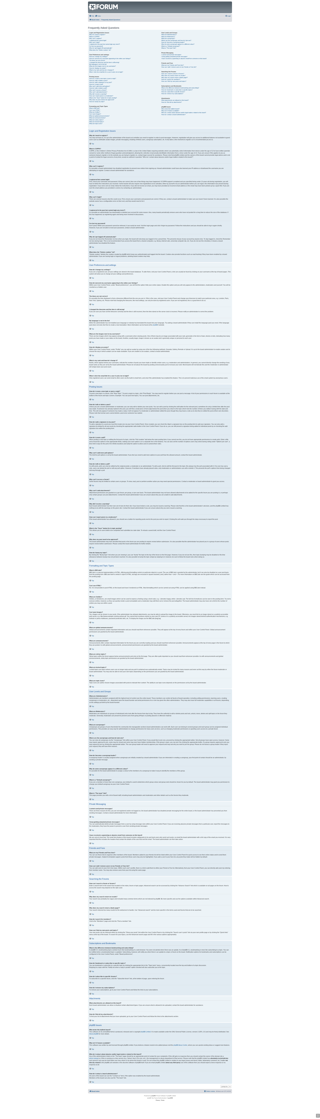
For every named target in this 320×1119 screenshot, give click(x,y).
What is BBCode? (94, 108)
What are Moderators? (168, 36)
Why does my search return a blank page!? (174, 77)
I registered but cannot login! (97, 40)
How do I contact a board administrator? (173, 114)
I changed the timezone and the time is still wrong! (104, 62)
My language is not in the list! (98, 64)
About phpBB (93, 1034)
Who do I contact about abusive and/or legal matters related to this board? (183, 112)
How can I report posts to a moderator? (101, 96)
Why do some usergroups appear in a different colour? (177, 44)
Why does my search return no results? (173, 75)
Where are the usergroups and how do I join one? (176, 40)
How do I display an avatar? (97, 68)
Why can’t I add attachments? (98, 92)
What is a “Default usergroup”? (170, 46)
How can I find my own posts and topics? (173, 81)
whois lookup (93, 1058)
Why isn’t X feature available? (170, 110)
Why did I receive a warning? (98, 94)
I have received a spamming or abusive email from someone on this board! (183, 58)
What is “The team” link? (168, 48)
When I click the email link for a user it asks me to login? (106, 72)
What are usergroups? (168, 38)
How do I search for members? (170, 79)
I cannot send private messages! (171, 54)
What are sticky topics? (96, 120)
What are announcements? (97, 118)
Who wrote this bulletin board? (170, 109)
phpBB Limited (146, 1032)
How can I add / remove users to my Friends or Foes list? (178, 67)
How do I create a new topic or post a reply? (102, 78)
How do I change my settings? (98, 56)
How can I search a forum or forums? (172, 73)
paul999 (170, 1098)
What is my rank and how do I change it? (101, 70)
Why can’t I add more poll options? (99, 86)
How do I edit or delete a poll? (98, 88)
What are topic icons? (95, 123)
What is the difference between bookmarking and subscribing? (180, 88)
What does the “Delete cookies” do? (100, 50)
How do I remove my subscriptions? (172, 93)
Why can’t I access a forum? (98, 90)
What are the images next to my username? (102, 66)
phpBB (155, 325)
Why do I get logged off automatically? (100, 48)
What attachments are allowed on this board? (175, 100)
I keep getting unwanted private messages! (174, 56)
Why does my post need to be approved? (101, 99)
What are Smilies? (94, 112)
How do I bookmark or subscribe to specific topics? (176, 90)
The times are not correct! (97, 60)
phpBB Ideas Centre (180, 1045)
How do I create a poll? (96, 84)
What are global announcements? (99, 116)
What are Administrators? (169, 34)
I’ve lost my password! (96, 46)
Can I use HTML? (94, 110)
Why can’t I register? (95, 38)
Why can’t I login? (94, 42)
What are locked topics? (96, 121)
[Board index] (90, 2)
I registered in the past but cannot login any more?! (104, 44)
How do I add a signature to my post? (100, 82)
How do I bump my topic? (97, 101)
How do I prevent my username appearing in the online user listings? (110, 58)
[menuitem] (91, 15)
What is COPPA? (94, 36)
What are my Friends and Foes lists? (172, 65)
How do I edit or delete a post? (98, 80)
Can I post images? (95, 114)
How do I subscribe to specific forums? (173, 91)
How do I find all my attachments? (171, 102)
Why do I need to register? (97, 34)
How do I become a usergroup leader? (173, 42)
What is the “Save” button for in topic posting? (103, 98)
